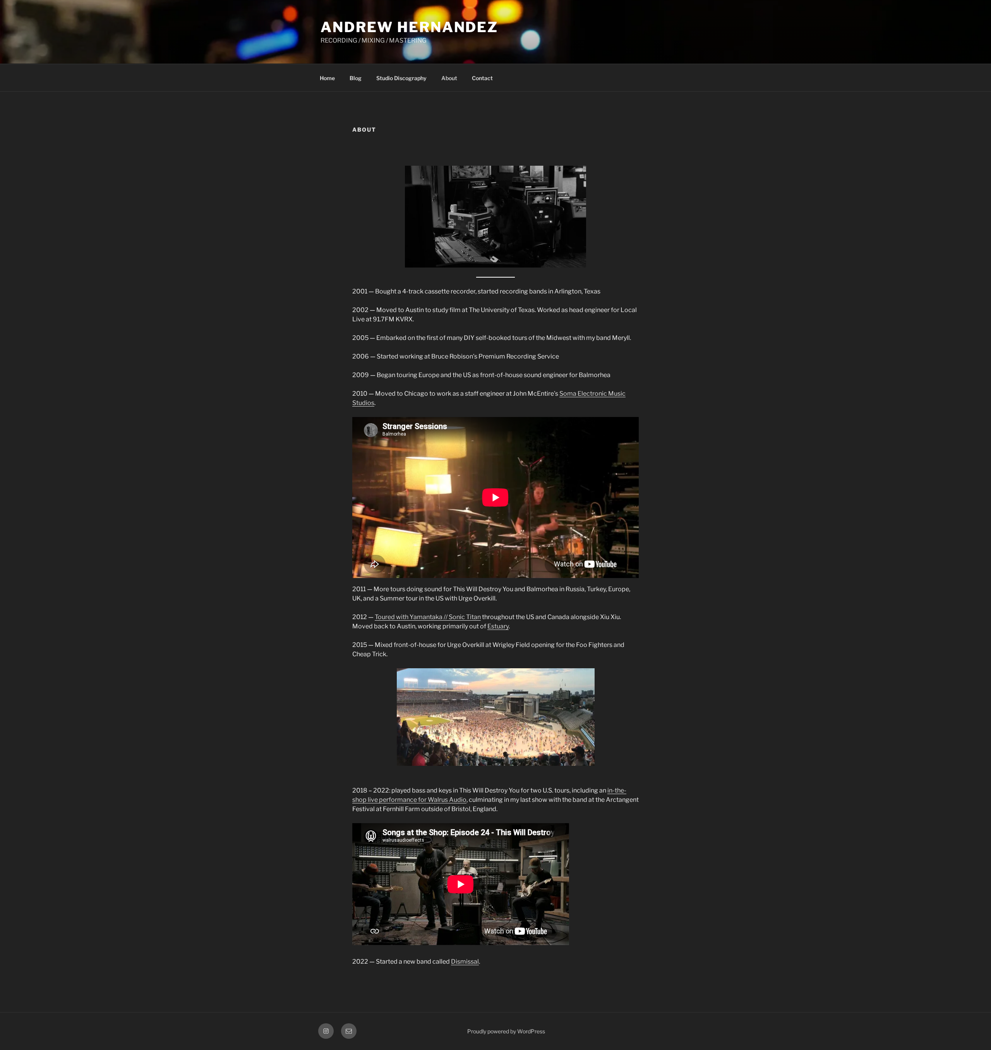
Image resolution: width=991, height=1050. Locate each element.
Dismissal (465, 961)
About (449, 78)
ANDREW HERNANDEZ (409, 27)
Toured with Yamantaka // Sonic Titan (428, 617)
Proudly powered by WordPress (506, 1031)
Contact (482, 78)
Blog (356, 78)
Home (327, 78)
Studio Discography (401, 78)
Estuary (498, 626)
